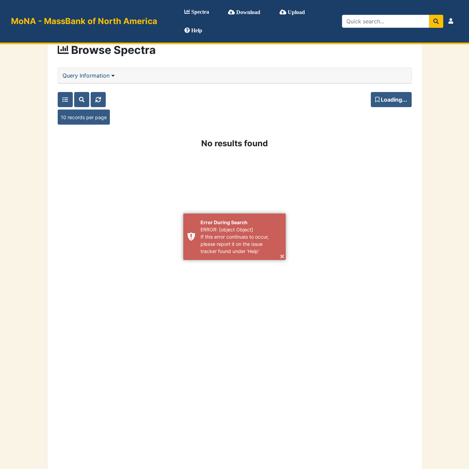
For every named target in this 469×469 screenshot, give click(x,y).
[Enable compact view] (65, 99)
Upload (295, 12)
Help (196, 30)
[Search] (436, 21)
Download (247, 12)
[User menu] (450, 21)
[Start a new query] (81, 99)
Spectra (199, 12)
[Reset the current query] (98, 99)
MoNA (84, 21)
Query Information (86, 75)
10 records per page (84, 117)
